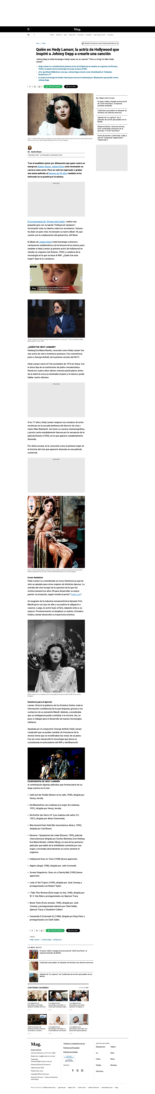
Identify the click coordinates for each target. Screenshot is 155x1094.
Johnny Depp (46, 940)
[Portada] (36, 1048)
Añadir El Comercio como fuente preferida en (100, 43)
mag (116, 1087)
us (97, 1053)
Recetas (114, 1065)
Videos (113, 1047)
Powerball (88, 34)
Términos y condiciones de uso (74, 1043)
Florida (52, 34)
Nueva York (72, 34)
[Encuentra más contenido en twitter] (34, 86)
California (58, 34)
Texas (65, 34)
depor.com (71, 1087)
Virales (98, 1065)
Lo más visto (35, 947)
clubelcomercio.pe (49, 1087)
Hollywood (57, 940)
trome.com (82, 1087)
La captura (110, 34)
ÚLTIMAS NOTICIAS (105, 98)
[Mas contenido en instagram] (82, 1070)
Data (112, 1053)
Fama (98, 1059)
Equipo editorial (36, 1050)
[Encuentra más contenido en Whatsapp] (39, 86)
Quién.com (76, 594)
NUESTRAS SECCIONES (103, 1043)
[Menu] (29, 29)
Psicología (81, 34)
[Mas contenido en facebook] (73, 1070)
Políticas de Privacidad (71, 1048)
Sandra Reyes (36, 152)
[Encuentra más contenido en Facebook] (30, 86)
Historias (99, 1071)
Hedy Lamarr (35, 940)
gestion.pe (62, 1087)
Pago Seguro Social (99, 34)
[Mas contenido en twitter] (77, 1070)
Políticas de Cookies (70, 1052)
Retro (113, 1059)
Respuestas (100, 1047)
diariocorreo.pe (93, 1087)
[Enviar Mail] (29, 152)
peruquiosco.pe (107, 1087)
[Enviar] (28, 35)
